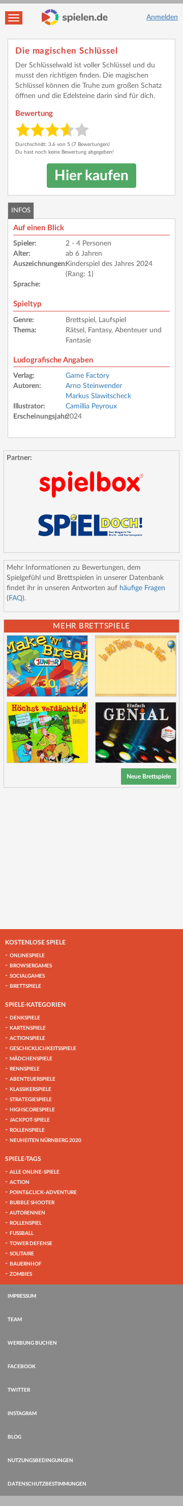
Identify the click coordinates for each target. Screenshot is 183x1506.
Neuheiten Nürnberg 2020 (45, 1140)
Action (19, 1182)
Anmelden (162, 17)
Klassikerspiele (30, 1089)
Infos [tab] (20, 210)
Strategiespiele (31, 1099)
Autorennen (27, 1213)
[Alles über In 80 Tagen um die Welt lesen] (135, 666)
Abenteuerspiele (32, 1079)
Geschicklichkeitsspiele (43, 1048)
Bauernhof (26, 1264)
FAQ (15, 598)
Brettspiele (25, 986)
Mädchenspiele (31, 1058)
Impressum (22, 1296)
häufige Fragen (142, 588)
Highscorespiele (32, 1109)
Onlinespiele (27, 955)
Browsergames (31, 965)
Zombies (21, 1274)
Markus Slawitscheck (98, 396)
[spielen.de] (75, 17)
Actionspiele (27, 1038)
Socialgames (27, 976)
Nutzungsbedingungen (40, 1460)
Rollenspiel (26, 1223)
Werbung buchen (32, 1343)
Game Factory (87, 375)
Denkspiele (25, 1018)
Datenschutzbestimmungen (47, 1484)
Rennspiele (25, 1069)
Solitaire (22, 1253)
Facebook (22, 1366)
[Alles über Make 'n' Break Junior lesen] (47, 666)
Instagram (22, 1413)
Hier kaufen (91, 175)
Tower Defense (31, 1243)
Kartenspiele (28, 1028)
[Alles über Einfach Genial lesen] (135, 733)
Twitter (19, 1390)
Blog (14, 1437)
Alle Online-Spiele (34, 1172)
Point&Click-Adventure (43, 1192)
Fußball (22, 1233)
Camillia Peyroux (91, 406)
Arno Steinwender (94, 386)
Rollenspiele (27, 1130)
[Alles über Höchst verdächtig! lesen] (47, 733)
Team (15, 1319)
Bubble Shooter (32, 1202)
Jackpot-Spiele (30, 1120)
